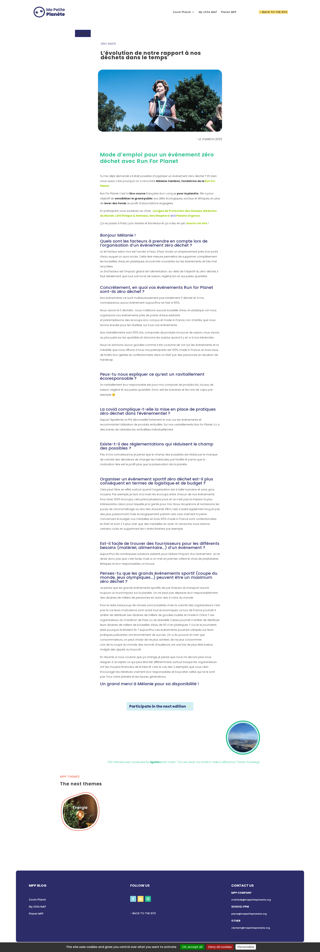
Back (84, 33)
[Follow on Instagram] (148, 899)
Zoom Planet (182, 12)
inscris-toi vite (196, 223)
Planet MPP (228, 12)
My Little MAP (208, 12)
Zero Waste (108, 44)
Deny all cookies (220, 947)
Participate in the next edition (157, 706)
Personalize (245, 947)
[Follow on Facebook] (133, 899)
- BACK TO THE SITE (273, 12)
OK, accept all (192, 947)
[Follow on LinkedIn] (141, 899)
